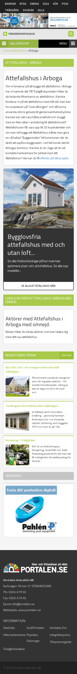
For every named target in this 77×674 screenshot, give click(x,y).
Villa (41, 10)
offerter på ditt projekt (54, 158)
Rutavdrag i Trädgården (20, 440)
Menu (63, 43)
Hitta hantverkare (14, 634)
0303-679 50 (17, 592)
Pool (65, 3)
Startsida (9, 627)
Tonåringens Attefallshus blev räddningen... (33, 406)
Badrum (10, 3)
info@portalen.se (23, 604)
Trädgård (12, 10)
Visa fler (67, 355)
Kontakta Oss (58, 627)
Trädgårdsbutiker (14, 649)
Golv (46, 3)
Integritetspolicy (60, 634)
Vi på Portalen (35, 627)
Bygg (23, 3)
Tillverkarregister (61, 642)
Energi (34, 3)
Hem (6, 50)
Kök (55, 3)
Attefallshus (19, 50)
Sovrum (28, 10)
